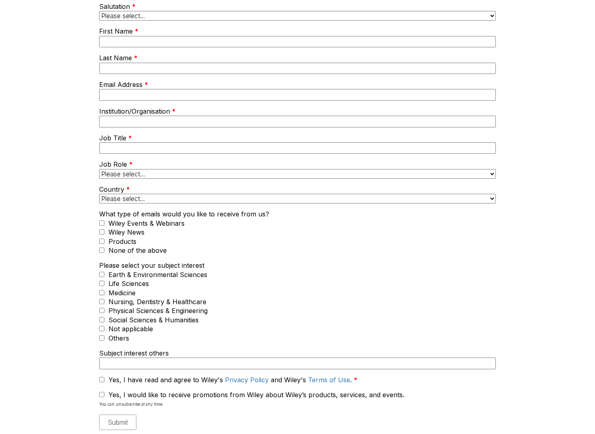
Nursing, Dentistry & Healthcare (157, 302)
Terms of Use (329, 380)
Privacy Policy (247, 380)
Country (114, 189)
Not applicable (130, 329)
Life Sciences (128, 283)
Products (122, 241)
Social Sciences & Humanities (153, 320)
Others (118, 338)
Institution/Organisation (137, 111)
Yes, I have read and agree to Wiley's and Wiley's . (232, 380)
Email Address (123, 84)
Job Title (115, 138)
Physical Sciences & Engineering (158, 311)
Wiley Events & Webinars (146, 223)
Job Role (116, 164)
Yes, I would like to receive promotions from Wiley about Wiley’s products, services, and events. (256, 395)
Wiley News (126, 232)
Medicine (122, 293)
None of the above (137, 250)
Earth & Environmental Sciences (157, 275)
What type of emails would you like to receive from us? (184, 214)
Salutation (117, 6)
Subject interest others (134, 353)
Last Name (118, 58)
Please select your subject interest (151, 265)
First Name (118, 31)
